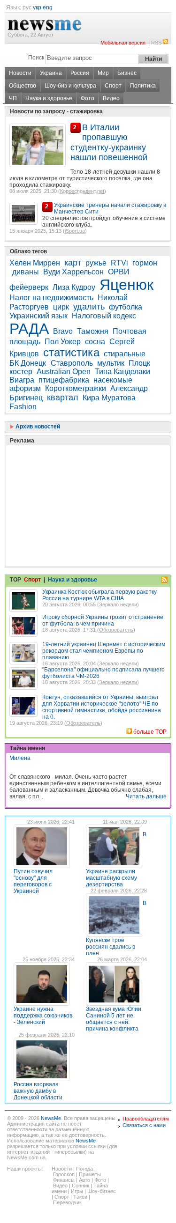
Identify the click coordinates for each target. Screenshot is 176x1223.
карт (72, 262)
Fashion (23, 407)
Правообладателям (145, 1118)
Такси (80, 1197)
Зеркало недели (118, 604)
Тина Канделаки (122, 372)
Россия (79, 73)
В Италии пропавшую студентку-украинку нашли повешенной (108, 142)
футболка (125, 307)
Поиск (36, 57)
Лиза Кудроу (74, 287)
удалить (89, 306)
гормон (144, 263)
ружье (96, 263)
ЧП (13, 98)
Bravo (63, 331)
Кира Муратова (109, 398)
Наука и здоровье (48, 98)
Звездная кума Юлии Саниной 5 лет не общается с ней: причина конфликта (113, 1019)
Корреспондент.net (82, 191)
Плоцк (139, 363)
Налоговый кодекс (104, 316)
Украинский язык (38, 316)
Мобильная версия (122, 42)
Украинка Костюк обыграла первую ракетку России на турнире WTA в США (99, 595)
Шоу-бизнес (101, 1191)
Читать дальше (146, 796)
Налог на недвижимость (51, 298)
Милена (20, 758)
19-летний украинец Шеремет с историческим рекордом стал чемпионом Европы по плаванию (103, 651)
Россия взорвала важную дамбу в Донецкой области (38, 1091)
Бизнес (127, 73)
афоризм (25, 388)
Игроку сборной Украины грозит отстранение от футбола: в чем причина (102, 620)
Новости (20, 73)
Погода (84, 1168)
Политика (143, 85)
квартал (62, 397)
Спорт (113, 85)
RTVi (119, 263)
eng (48, 7)
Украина (51, 73)
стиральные (124, 354)
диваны (25, 272)
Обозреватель (116, 630)
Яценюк (126, 284)
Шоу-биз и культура (70, 85)
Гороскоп (64, 1174)
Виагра (21, 380)
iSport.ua (75, 231)
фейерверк (28, 287)
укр (37, 7)
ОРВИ (119, 272)
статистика (71, 352)
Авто (84, 1180)
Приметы (90, 1174)
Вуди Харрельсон (73, 272)
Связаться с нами (144, 1125)
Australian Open (64, 372)
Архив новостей (37, 426)
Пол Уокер (63, 342)
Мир (103, 73)
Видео (111, 98)
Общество (22, 85)
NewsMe (51, 1118)
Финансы (64, 1180)
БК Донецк (28, 363)
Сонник (80, 1185)
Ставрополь (72, 363)
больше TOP (150, 732)
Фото (87, 98)
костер (20, 372)
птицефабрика (63, 380)
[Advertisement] (79, 482)
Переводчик (67, 1202)
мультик (110, 363)
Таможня (92, 331)
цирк (61, 307)
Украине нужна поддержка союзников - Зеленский (43, 1015)
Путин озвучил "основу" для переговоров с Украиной (33, 881)
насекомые (112, 380)
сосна (95, 342)
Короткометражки (75, 388)
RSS (156, 42)
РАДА (29, 328)
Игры (77, 1191)
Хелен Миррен (34, 263)
